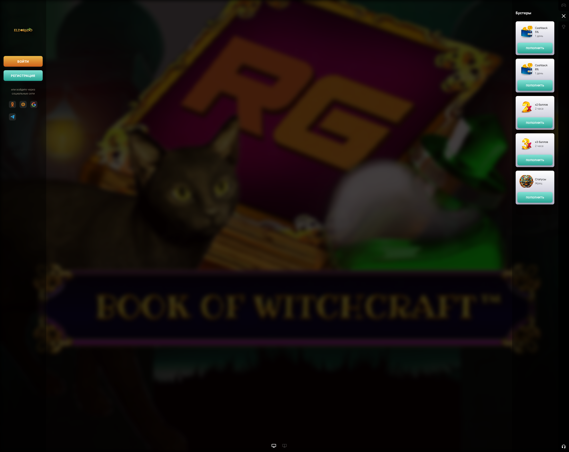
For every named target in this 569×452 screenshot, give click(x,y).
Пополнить (535, 48)
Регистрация (23, 76)
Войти (23, 61)
